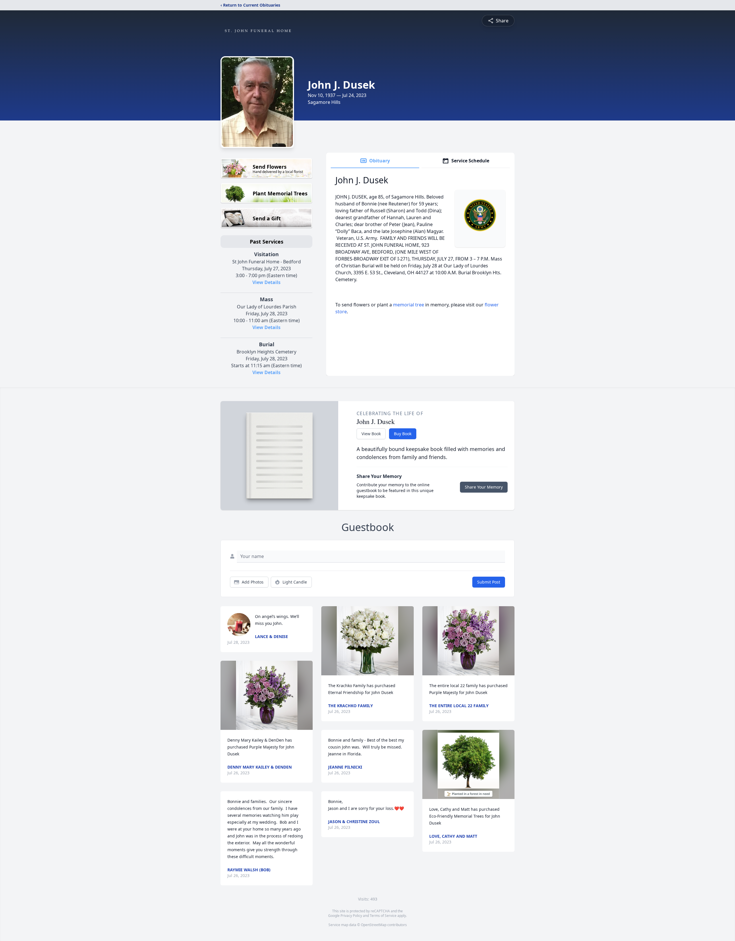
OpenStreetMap (373, 924)
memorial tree (408, 305)
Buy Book (402, 433)
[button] (266, 695)
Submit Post (488, 582)
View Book (371, 433)
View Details (266, 282)
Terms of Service (383, 915)
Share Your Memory (484, 487)
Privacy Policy (351, 915)
